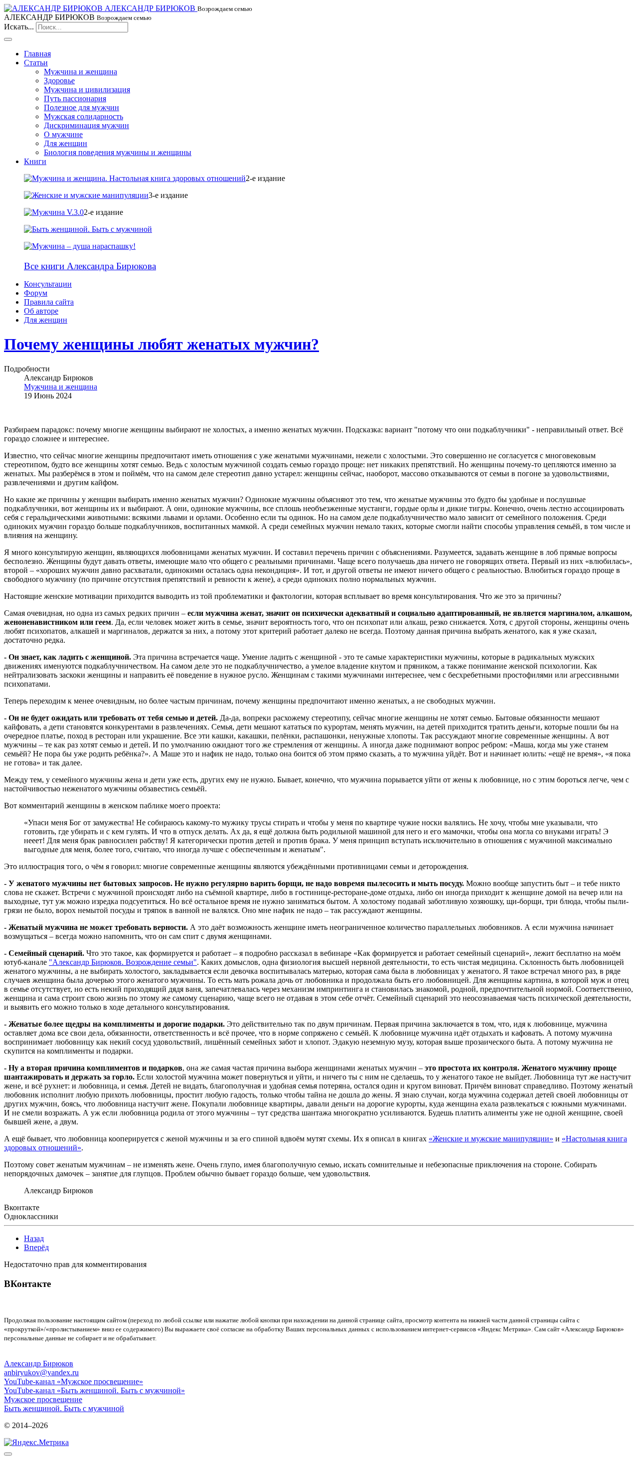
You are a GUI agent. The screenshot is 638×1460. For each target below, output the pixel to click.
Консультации (48, 284)
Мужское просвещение (43, 1399)
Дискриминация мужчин (86, 125)
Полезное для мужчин (81, 107)
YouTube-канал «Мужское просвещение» (73, 1381)
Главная (37, 53)
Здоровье (59, 80)
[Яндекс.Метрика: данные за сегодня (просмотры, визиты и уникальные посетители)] (36, 1442)
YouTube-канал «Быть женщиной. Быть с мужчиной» (94, 1390)
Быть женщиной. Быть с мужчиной (64, 1408)
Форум (35, 293)
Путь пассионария (75, 98)
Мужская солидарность (83, 116)
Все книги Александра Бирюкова (90, 266)
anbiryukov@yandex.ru (41, 1372)
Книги (35, 161)
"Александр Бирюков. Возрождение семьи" (123, 962)
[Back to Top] (8, 1454)
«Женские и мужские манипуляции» (491, 1138)
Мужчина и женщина (80, 71)
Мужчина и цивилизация (87, 89)
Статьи (36, 62)
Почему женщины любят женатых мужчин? (161, 344)
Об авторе (41, 311)
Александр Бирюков (38, 1363)
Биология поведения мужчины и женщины (117, 152)
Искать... (19, 26)
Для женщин (65, 143)
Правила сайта (49, 302)
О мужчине (63, 134)
